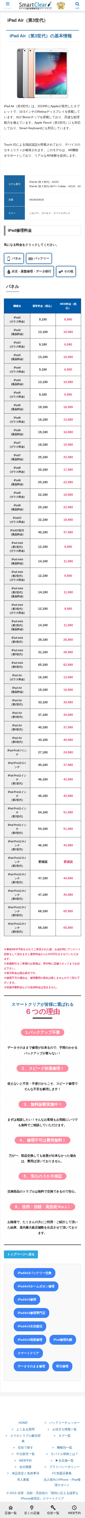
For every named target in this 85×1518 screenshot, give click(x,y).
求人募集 (23, 1479)
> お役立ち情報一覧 (62, 1429)
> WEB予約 (23, 1460)
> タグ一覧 (62, 1435)
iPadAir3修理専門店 (31, 1313)
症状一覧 (53, 1510)
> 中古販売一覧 (23, 1454)
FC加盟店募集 (62, 1473)
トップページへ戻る (21, 1254)
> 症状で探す (23, 1447)
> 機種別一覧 (62, 1447)
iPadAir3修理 (27, 1299)
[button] (76, 891)
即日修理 (62, 1366)
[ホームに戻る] (42, 1412)
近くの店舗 (31, 1510)
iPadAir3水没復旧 (30, 1326)
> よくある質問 (23, 1429)
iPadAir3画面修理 (30, 1339)
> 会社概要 (23, 1467)
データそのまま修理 (31, 1366)
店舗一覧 (11, 1510)
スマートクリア (28, 1353)
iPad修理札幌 (62, 1339)
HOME (23, 1422)
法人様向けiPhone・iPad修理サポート (62, 1482)
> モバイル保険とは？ (62, 1454)
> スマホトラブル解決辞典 (23, 1438)
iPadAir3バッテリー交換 (34, 1273)
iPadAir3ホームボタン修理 (36, 1286)
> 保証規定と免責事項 (23, 1473)
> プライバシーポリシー (62, 1467)
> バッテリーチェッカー (62, 1422)
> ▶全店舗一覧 (62, 1460)
